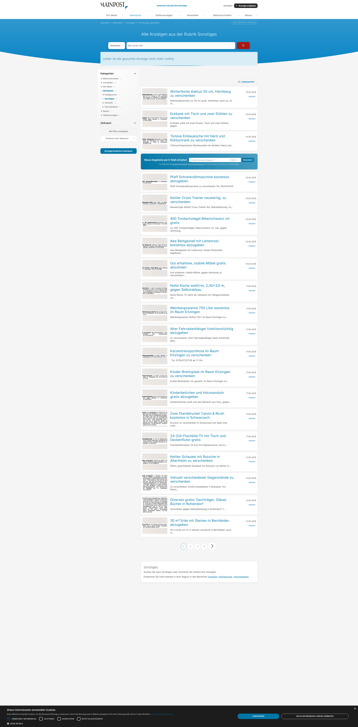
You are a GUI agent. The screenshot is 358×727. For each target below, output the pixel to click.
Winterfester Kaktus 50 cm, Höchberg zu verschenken (200, 93)
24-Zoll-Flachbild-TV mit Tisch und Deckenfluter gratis (198, 438)
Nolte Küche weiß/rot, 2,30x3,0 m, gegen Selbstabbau (197, 288)
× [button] (355, 709)
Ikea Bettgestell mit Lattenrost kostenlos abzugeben (194, 243)
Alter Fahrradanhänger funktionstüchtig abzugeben (201, 331)
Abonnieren (248, 160)
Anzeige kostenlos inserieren (118, 151)
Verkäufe (212, 576)
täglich (234, 160)
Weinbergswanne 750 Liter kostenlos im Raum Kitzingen (199, 310)
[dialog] (179, 716)
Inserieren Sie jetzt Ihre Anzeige (172, 5)
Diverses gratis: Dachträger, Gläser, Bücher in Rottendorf (198, 502)
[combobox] (181, 45)
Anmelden (228, 5)
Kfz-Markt (111, 15)
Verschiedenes (241, 576)
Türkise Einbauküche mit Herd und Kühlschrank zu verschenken (197, 138)
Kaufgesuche (225, 576)
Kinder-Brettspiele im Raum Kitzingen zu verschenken (200, 374)
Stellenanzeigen (164, 15)
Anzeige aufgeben (247, 5)
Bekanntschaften (222, 15)
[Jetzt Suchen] (243, 45)
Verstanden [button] (258, 716)
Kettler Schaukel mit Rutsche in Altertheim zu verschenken (195, 459)
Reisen (248, 15)
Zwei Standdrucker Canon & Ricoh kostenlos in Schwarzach (197, 415)
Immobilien (193, 15)
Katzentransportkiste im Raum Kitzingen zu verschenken (194, 353)
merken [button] (252, 96)
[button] (89, 723)
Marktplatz (135, 15)
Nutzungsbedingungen (196, 164)
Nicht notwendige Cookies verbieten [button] (315, 716)
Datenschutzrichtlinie (179, 164)
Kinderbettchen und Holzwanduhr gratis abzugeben (197, 395)
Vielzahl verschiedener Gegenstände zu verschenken (202, 479)
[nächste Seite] (212, 546)
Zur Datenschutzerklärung (161, 714)
